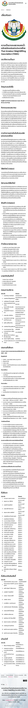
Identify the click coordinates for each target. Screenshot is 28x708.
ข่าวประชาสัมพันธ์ (9, 675)
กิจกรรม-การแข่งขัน (18, 675)
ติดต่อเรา (16, 677)
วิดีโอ (25, 675)
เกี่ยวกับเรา (10, 677)
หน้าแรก (2, 675)
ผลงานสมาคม (4, 677)
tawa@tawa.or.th (10, 700)
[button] (26, 3)
